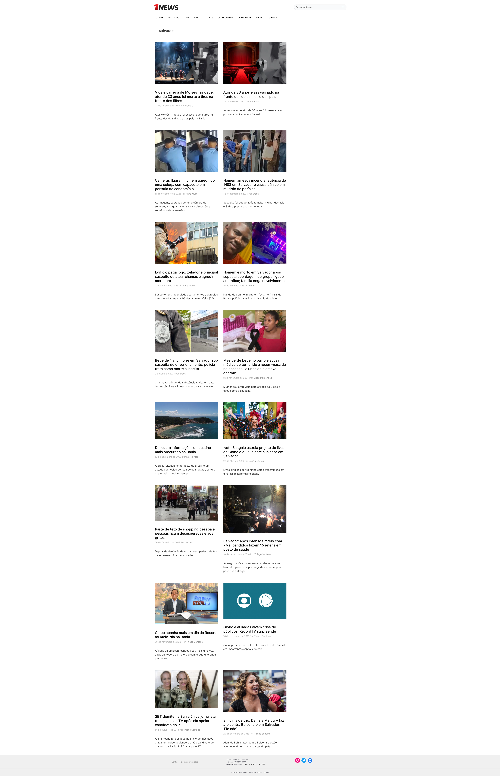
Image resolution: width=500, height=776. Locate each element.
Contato (175, 762)
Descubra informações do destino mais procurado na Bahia (183, 450)
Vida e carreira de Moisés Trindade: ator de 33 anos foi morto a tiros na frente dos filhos (184, 96)
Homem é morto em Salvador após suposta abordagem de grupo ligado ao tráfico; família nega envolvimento (254, 276)
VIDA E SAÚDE (192, 18)
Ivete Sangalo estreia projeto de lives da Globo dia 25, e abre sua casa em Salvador (254, 452)
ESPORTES (208, 18)
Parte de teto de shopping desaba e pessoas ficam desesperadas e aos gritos (185, 533)
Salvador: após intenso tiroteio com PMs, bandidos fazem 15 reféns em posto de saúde (252, 545)
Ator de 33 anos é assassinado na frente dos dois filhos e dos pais (251, 94)
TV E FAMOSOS (175, 18)
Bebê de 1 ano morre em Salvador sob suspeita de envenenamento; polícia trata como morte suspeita (186, 364)
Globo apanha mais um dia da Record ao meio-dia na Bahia (186, 635)
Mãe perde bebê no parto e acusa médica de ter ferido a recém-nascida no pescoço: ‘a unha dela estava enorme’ (254, 366)
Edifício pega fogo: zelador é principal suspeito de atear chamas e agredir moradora (186, 276)
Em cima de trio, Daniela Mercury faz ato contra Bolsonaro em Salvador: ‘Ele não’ (253, 724)
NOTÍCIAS (159, 18)
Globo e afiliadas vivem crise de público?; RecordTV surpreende (249, 629)
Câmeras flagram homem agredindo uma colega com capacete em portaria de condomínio (185, 184)
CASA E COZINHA (225, 18)
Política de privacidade (189, 762)
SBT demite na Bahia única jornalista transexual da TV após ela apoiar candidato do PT (185, 720)
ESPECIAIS (272, 18)
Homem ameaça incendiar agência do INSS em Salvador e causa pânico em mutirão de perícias (254, 184)
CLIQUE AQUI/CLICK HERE (254, 764)
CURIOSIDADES (244, 18)
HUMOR (259, 18)
